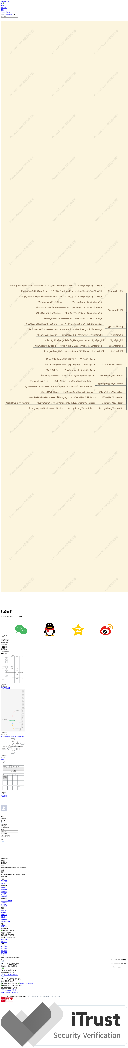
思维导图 (9, 14)
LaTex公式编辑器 (6, 901)
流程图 (3, 883)
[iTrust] (64, 1046)
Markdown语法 (5, 921)
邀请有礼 (4, 926)
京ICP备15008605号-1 (32, 996)
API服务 (3, 894)
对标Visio (4, 942)
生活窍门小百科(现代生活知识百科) (12, 736)
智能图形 (4, 896)
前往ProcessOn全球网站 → (9, 992)
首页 (2, 14)
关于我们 (4, 946)
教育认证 (4, 939)
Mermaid (3, 904)
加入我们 (4, 948)
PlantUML (4, 906)
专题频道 (4, 915)
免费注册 (7, 12)
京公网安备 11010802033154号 (50, 996)
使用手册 (4, 919)
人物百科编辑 (5, 688)
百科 (2, 759)
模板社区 (4, 8)
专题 (2, 10)
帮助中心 (4, 917)
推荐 (2, 5)
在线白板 (4, 889)
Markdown (4, 887)
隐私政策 (4, 953)
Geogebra (4, 902)
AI (1, 3)
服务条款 (4, 951)
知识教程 (4, 912)
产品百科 (4, 796)
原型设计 (4, 892)
